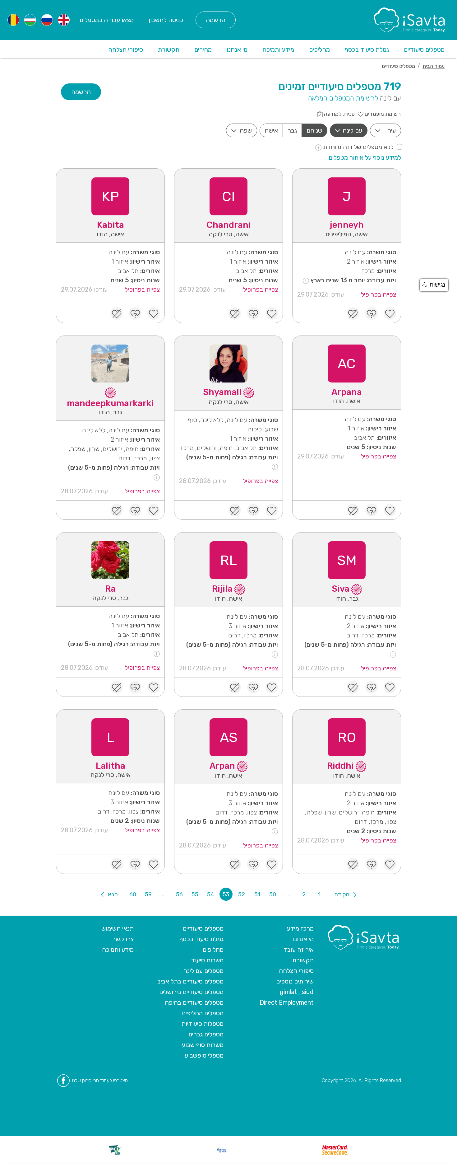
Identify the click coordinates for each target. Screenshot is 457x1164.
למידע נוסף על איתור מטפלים (365, 157)
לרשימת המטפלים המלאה (343, 98)
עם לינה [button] (352, 130)
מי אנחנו (237, 49)
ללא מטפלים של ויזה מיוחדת (357, 147)
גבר (292, 130)
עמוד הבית (433, 66)
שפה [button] (246, 130)
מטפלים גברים (206, 1034)
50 (272, 894)
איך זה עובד (299, 949)
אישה (271, 130)
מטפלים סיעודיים (424, 49)
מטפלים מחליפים (203, 1013)
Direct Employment (287, 1002)
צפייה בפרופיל (378, 294)
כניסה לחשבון (166, 20)
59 (148, 894)
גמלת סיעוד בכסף (367, 49)
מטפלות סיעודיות (203, 1023)
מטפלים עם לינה (203, 970)
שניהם (314, 130)
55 (195, 894)
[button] (434, 285)
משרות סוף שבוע (203, 1045)
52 (241, 894)
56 (179, 894)
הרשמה (215, 20)
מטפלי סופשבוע (204, 1055)
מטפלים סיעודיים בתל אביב (190, 981)
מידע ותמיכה (278, 49)
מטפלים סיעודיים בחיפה (194, 1002)
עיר (392, 130)
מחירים (203, 49)
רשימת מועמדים (382, 113)
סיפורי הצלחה (125, 49)
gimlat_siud (297, 992)
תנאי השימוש (117, 928)
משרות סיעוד (207, 960)
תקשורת (168, 49)
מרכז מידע (300, 928)
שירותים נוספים (295, 981)
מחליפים (319, 49)
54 (210, 894)
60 (132, 894)
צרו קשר (123, 939)
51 (257, 894)
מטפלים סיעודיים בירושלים (191, 992)
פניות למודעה (339, 113)
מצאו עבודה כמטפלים (107, 20)
